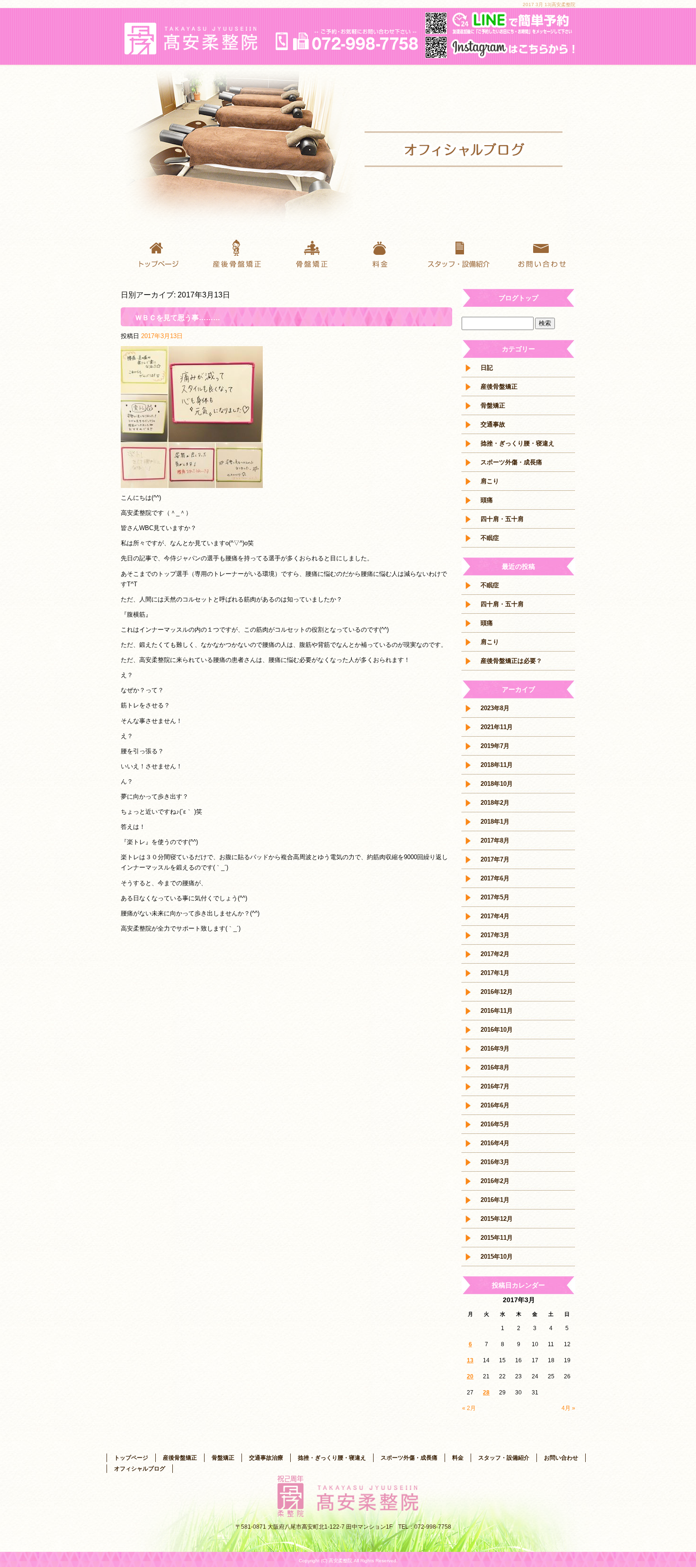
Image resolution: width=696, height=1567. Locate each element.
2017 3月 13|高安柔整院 (549, 4)
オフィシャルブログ (139, 1468)
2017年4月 (495, 916)
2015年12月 (497, 1218)
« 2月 (469, 1408)
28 (486, 1392)
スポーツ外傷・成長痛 (511, 462)
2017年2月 (495, 954)
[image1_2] (192, 482)
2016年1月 (495, 1199)
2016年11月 (497, 1010)
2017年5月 (495, 897)
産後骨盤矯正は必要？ (511, 660)
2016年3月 (495, 1162)
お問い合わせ (537, 253)
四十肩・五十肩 (502, 518)
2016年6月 (495, 1105)
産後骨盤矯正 (234, 253)
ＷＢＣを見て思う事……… (177, 317)
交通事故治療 (266, 1457)
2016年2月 (495, 1180)
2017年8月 (495, 840)
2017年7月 (495, 859)
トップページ (158, 253)
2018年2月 (495, 802)
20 (470, 1376)
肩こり (490, 481)
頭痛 (487, 500)
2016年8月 (495, 1067)
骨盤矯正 (310, 253)
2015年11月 (497, 1237)
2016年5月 (495, 1124)
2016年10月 (497, 1029)
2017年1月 (495, 972)
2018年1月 (495, 821)
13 (470, 1360)
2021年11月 (497, 727)
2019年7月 (495, 745)
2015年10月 (497, 1256)
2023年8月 (495, 708)
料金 (386, 253)
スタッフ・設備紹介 (462, 253)
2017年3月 (495, 935)
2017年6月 (495, 878)
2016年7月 (495, 1086)
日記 (487, 367)
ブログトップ (518, 298)
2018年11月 (497, 764)
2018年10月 (497, 783)
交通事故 (493, 424)
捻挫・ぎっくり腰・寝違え (517, 443)
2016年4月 (495, 1143)
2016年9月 (495, 1048)
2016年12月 (497, 991)
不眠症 (490, 537)
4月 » (568, 1408)
